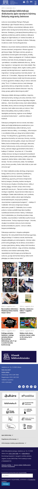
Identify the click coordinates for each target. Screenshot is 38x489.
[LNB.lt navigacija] (35, 4)
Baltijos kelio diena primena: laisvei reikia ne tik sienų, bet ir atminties (27, 336)
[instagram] (31, 386)
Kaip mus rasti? (6, 369)
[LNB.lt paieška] (35, 2)
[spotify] (35, 386)
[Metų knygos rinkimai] (10, 419)
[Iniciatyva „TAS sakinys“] (10, 426)
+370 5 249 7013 (14, 377)
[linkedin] (23, 386)
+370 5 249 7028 (14, 374)
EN (31, 1)
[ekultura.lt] (10, 396)
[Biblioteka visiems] (28, 419)
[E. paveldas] (28, 396)
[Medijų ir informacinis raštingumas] (28, 426)
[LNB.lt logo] (10, 3)
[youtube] (27, 386)
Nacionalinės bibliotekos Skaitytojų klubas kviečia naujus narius (9, 311)
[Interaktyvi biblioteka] (10, 403)
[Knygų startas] (10, 411)
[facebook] (19, 386)
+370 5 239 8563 (6, 382)
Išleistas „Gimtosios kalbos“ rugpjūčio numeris (26, 311)
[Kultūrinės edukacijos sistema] (28, 411)
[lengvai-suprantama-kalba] (24, 2)
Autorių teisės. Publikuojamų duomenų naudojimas (16, 465)
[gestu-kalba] (27, 2)
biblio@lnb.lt (26, 453)
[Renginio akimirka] (10, 269)
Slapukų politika (6, 465)
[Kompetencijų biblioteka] (28, 403)
